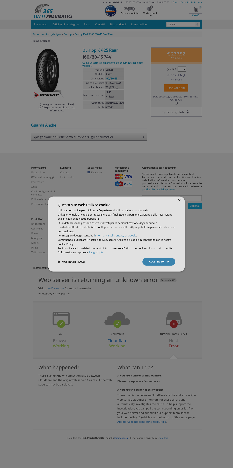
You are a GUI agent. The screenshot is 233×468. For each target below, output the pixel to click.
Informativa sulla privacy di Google (115, 235)
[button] (71, 262)
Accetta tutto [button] (159, 261)
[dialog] (116, 234)
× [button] (179, 200)
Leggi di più (96, 252)
